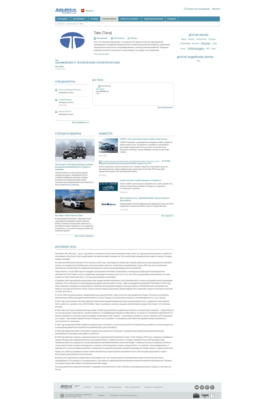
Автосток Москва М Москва (70, 90)
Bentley (191, 39)
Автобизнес (79, 19)
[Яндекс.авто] (205, 395)
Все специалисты (80, 122)
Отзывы (94, 19)
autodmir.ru (60, 23)
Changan (212, 39)
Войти (217, 9)
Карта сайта (99, 387)
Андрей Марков (65, 100)
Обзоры (133, 38)
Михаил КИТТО (65, 112)
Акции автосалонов (153, 19)
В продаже (63, 19)
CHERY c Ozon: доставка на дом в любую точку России (143, 139)
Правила (101, 395)
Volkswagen (195, 48)
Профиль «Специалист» (153, 387)
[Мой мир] (202, 389)
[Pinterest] (207, 389)
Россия (89, 11)
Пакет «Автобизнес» (132, 387)
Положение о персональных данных (123, 395)
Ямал (213, 49)
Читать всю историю (101, 54)
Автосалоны (119, 38)
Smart (183, 49)
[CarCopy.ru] (196, 395)
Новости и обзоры (130, 19)
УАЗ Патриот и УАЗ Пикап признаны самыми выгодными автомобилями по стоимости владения (74, 167)
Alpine (183, 39)
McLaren (195, 43)
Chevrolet (185, 43)
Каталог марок (109, 19)
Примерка (171, 19)
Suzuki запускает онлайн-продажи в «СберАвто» (140, 180)
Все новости (166, 216)
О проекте (87, 387)
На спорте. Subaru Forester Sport (69, 216)
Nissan (206, 43)
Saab (214, 43)
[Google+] (212, 389)
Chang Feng (201, 39)
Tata (198, 61)
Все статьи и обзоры (84, 236)
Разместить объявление (198, 9)
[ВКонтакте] (196, 389)
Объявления (102, 38)
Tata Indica (59, 67)
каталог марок (72, 23)
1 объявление (60, 69)
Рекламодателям (114, 387)
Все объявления (165, 107)
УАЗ (208, 49)
